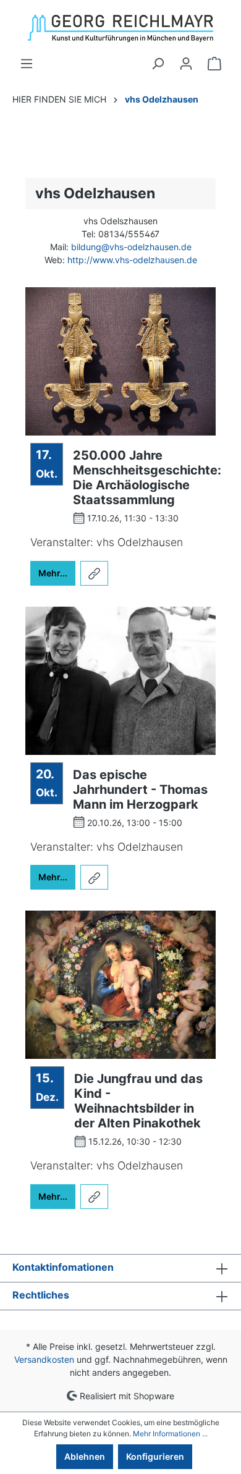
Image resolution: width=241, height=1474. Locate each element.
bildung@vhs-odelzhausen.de (131, 247)
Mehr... (52, 573)
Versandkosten (44, 1359)
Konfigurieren (155, 1456)
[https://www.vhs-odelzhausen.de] (94, 573)
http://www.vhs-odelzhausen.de (132, 260)
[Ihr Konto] (186, 63)
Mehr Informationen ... (170, 1433)
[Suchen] (157, 63)
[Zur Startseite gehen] (120, 28)
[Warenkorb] (214, 63)
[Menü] (26, 63)
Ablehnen (84, 1456)
